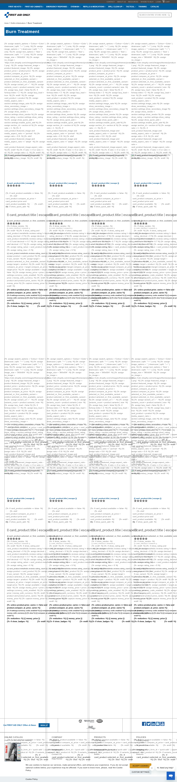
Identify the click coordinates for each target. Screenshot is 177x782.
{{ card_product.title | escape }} (20, 183)
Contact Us (57, 754)
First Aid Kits (99, 740)
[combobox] (154, 15)
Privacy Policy (142, 740)
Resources (133, 2)
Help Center (57, 759)
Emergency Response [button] (56, 7)
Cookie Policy (32, 779)
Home (6, 23)
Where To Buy (147, 2)
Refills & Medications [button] (93, 7)
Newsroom (56, 750)
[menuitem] (111, 1)
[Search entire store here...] (169, 15)
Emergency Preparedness (105, 750)
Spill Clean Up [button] (115, 7)
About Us (121, 2)
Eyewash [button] (75, 7)
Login (158, 2)
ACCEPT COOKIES (140, 766)
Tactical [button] (130, 7)
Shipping (140, 750)
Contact (111, 2)
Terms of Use (142, 745)
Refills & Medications (18, 23)
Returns (139, 754)
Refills (97, 754)
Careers (55, 745)
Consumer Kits (100, 745)
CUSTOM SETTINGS (140, 772)
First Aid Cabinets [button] (33, 7)
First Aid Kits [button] (14, 7)
